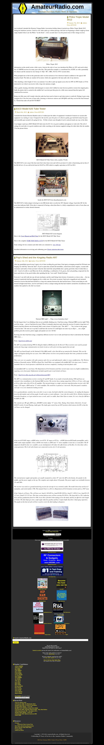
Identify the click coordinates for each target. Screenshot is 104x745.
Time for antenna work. (20, 702)
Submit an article (37, 650)
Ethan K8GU (18, 672)
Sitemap (45, 740)
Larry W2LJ (18, 681)
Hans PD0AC (18, 676)
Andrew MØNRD (19, 666)
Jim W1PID (17, 679)
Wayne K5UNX (18, 693)
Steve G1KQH (18, 689)
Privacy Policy (18, 728)
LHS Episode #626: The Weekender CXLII (25, 704)
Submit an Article (19, 730)
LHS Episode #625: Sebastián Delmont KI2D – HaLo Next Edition (31, 709)
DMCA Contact (51, 740)
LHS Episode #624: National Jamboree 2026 (26, 713)
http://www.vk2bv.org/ (25, 341)
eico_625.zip (57, 245)
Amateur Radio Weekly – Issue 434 (23, 706)
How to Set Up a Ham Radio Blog (52, 660)
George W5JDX (18, 674)
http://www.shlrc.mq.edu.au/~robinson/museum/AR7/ (34, 375)
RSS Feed (40, 740)
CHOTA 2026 (18, 715)
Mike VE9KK (18, 684)
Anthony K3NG (18, 667)
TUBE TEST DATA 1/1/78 (35, 241)
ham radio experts (49, 657)
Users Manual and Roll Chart (29, 236)
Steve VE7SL (18, 690)
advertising (51, 654)
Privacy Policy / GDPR (61, 740)
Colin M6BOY (18, 670)
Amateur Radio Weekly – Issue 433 (23, 712)
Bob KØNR (17, 669)
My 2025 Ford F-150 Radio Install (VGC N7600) (26, 708)
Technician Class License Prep (25, 724)
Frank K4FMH (18, 673)
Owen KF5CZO (71, 25)
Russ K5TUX (18, 687)
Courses (17, 723)
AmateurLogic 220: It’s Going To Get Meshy (26, 705)
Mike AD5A (17, 683)
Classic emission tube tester (55, 249)
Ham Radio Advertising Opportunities (24, 726)
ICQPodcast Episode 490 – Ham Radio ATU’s (26, 711)
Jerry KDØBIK (18, 677)
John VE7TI (18, 680)
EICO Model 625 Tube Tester (31, 109)
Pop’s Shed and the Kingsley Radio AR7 (36, 257)
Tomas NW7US (18, 691)
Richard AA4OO (19, 686)
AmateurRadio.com (57, 7)
